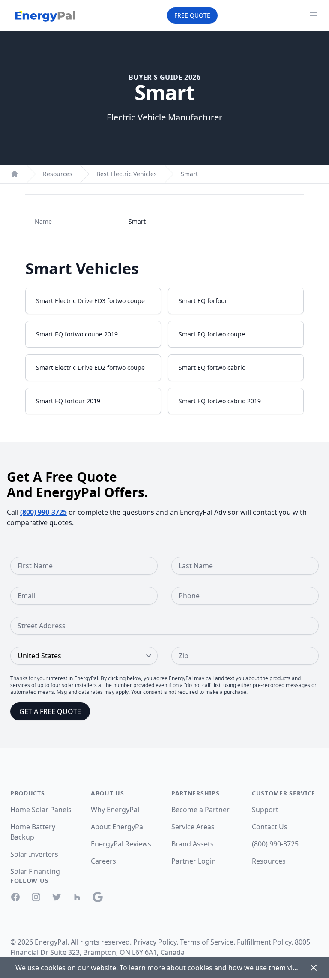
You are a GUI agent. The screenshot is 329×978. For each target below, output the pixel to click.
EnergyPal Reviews (121, 844)
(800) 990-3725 (43, 512)
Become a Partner (200, 809)
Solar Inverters (34, 854)
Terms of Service (206, 942)
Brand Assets (192, 844)
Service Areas (193, 826)
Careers (103, 861)
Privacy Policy (154, 942)
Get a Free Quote (50, 711)
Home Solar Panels (41, 809)
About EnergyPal (118, 826)
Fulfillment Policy (264, 942)
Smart (189, 174)
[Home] (14, 174)
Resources (57, 174)
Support (265, 809)
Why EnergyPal (115, 809)
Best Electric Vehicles (126, 174)
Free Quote (192, 15)
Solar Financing (35, 871)
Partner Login (193, 861)
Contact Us (269, 826)
